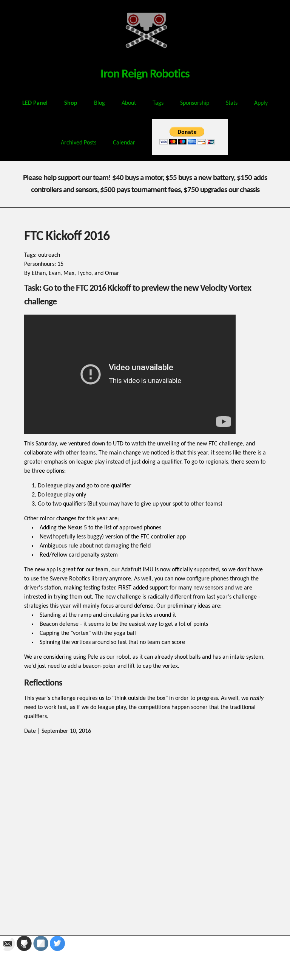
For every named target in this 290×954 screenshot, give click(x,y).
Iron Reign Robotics (145, 74)
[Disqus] (145, 830)
